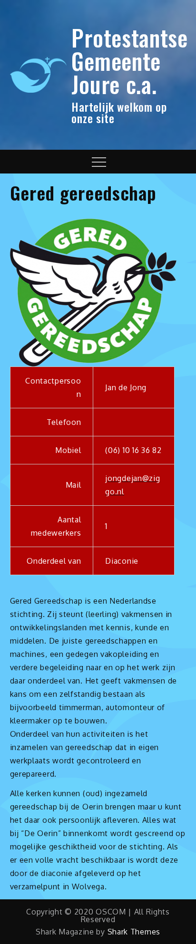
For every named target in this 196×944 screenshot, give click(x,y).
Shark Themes (134, 931)
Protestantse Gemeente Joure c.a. (129, 60)
